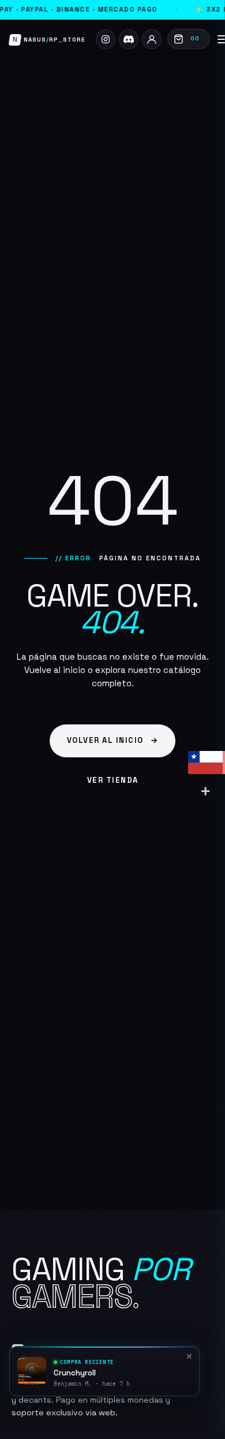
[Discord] (128, 39)
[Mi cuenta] (152, 39)
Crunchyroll (75, 1373)
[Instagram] (105, 39)
